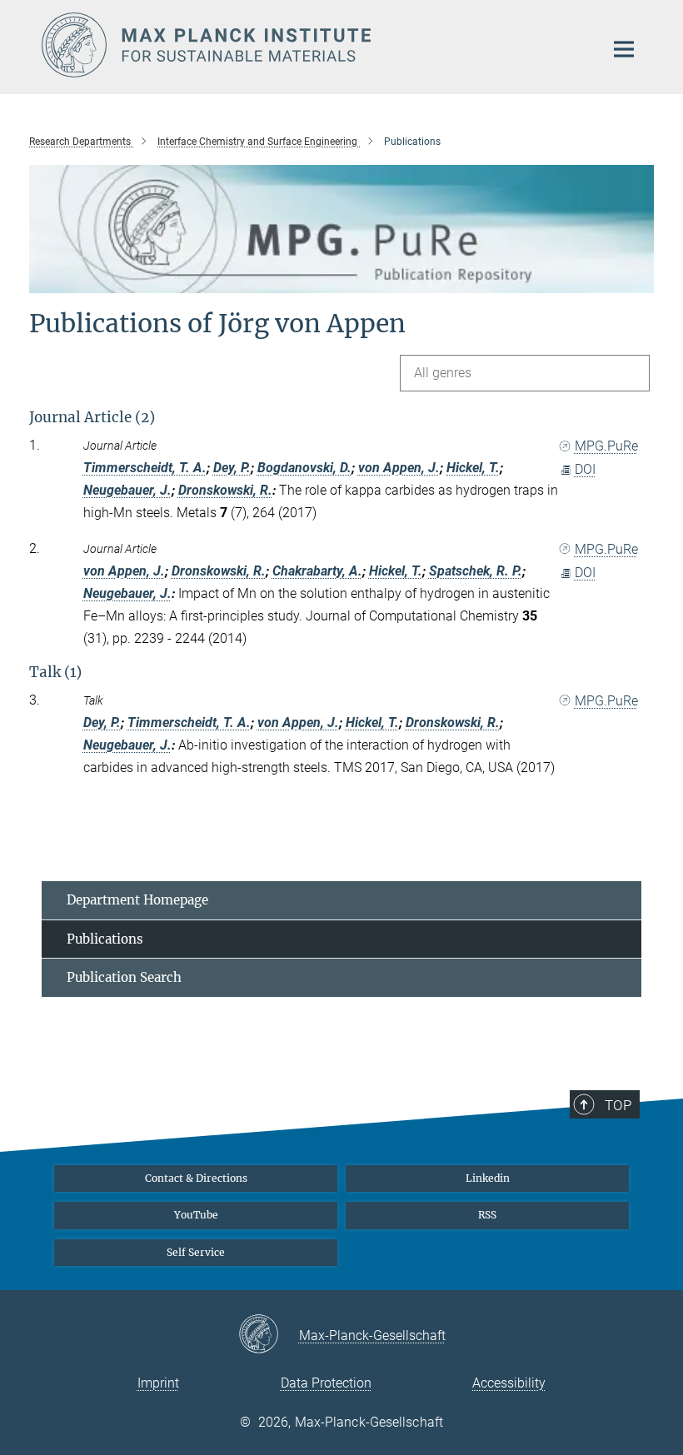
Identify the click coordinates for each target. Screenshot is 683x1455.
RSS (487, 1214)
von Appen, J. (399, 468)
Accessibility (509, 1383)
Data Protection (326, 1383)
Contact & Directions (196, 1178)
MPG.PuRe (606, 446)
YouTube (196, 1214)
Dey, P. (232, 468)
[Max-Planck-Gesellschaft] (268, 1335)
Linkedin (488, 1178)
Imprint (158, 1383)
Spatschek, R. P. (475, 571)
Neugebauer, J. (127, 490)
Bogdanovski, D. (304, 468)
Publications (105, 939)
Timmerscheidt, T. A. (145, 468)
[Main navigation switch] (624, 49)
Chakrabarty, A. (317, 571)
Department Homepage (137, 900)
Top (618, 1105)
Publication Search (124, 977)
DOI (585, 469)
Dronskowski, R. (225, 490)
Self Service (196, 1252)
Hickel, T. (473, 468)
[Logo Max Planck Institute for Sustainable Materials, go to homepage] (312, 44)
